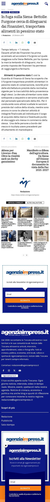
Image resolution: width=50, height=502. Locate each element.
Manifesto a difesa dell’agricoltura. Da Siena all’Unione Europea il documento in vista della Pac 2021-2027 (38, 160)
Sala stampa (8, 424)
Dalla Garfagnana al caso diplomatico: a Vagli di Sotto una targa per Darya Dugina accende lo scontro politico (40, 247)
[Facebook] (4, 42)
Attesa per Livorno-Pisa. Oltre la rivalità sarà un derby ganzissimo (10, 156)
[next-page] (26, 255)
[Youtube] (20, 370)
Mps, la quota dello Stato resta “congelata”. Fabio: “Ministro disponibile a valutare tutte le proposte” (8, 223)
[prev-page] (23, 255)
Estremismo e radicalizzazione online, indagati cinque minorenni (7, 245)
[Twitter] (10, 42)
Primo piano (15, 12)
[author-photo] (25, 182)
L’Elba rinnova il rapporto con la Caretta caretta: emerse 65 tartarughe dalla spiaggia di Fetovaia (41, 223)
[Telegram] (28, 42)
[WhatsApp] (22, 42)
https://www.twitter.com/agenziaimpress (25, 195)
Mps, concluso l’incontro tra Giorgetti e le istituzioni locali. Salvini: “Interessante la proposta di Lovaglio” (25, 222)
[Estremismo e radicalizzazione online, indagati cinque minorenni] (8, 235)
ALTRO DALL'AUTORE (34, 203)
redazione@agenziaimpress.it (25, 365)
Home (3, 9)
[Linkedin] (16, 42)
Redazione (7, 35)
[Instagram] (9, 370)
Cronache (5, 12)
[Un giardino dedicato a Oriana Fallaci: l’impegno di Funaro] (25, 235)
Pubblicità (6, 420)
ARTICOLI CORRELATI (15, 203)
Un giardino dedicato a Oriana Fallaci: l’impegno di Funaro (25, 244)
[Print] (34, 42)
